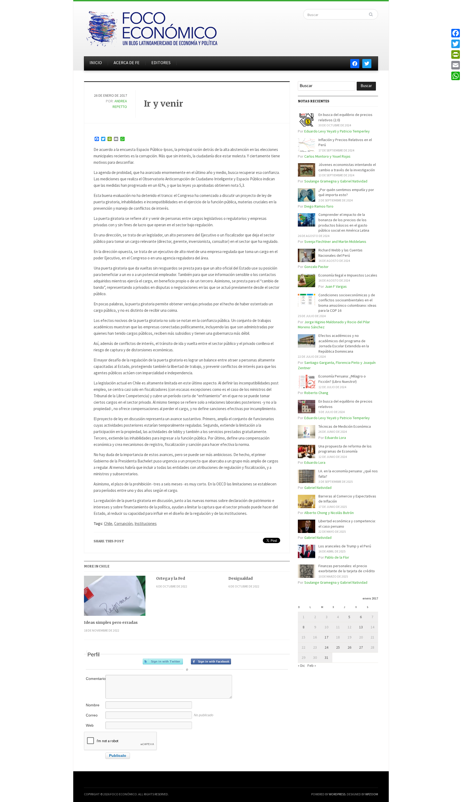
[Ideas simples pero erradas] (114, 598)
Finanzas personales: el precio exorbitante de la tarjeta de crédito (346, 568)
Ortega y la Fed (170, 578)
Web (90, 725)
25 (338, 647)
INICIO (96, 62)
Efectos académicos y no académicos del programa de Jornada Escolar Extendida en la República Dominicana (343, 343)
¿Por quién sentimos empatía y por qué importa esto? (346, 192)
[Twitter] (455, 43)
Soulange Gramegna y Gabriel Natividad (335, 181)
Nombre (92, 705)
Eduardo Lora (335, 437)
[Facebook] (455, 33)
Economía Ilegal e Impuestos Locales (347, 275)
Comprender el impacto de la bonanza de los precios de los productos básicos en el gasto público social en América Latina (343, 222)
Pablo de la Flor (337, 557)
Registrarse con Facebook (211, 661)
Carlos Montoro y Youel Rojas (327, 156)
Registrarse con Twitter (163, 661)
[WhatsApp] (455, 76)
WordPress (337, 794)
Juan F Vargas (336, 286)
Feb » (311, 665)
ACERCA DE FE (127, 62)
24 (326, 647)
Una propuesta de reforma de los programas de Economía (345, 449)
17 (326, 637)
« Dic (301, 665)
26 (349, 647)
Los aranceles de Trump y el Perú (344, 546)
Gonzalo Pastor (316, 266)
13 (361, 627)
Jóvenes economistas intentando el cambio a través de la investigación (347, 167)
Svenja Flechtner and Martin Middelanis (335, 241)
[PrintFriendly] (455, 54)
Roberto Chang (316, 392)
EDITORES (161, 62)
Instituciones (145, 523)
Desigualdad (240, 578)
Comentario (95, 678)
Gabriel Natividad (318, 487)
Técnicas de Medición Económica (344, 426)
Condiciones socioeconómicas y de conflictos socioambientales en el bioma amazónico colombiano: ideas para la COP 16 (347, 303)
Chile (108, 523)
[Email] (455, 65)
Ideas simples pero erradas (111, 622)
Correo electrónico (95, 718)
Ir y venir (163, 103)
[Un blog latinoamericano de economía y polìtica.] (151, 27)
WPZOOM (371, 794)
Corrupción (123, 523)
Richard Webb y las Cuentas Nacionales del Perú (340, 253)
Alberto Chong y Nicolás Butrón (329, 512)
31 (326, 657)
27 (361, 647)
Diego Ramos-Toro (318, 206)
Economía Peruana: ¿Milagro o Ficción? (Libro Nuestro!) (342, 379)
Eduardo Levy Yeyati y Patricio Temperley (337, 131)
